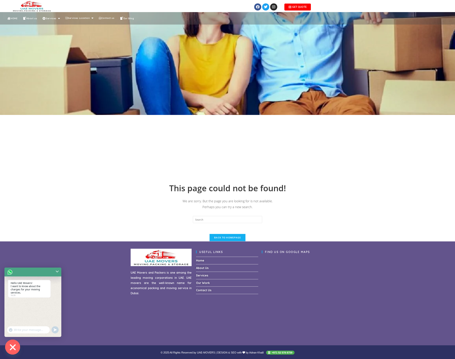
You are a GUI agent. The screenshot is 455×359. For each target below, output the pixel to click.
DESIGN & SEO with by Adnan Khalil (240, 352)
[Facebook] (257, 6)
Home (200, 260)
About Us (202, 268)
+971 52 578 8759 (281, 352)
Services (202, 275)
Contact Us (203, 290)
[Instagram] (273, 6)
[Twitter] (265, 6)
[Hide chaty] (12, 347)
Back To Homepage (227, 237)
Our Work (203, 283)
